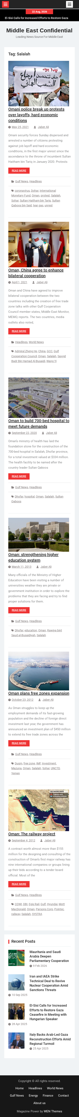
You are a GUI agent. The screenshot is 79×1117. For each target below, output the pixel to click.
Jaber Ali (43, 127)
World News (36, 342)
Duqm (18, 763)
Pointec (59, 909)
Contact (63, 1095)
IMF (38, 763)
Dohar (34, 190)
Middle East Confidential (39, 30)
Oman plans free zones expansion (38, 693)
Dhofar (19, 496)
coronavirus (22, 190)
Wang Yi (51, 361)
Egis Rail (34, 904)
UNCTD (55, 768)
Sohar (15, 200)
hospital (30, 496)
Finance (48, 1095)
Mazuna (16, 768)
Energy (33, 1095)
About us (39, 1103)
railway (15, 914)
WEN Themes (53, 1111)
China (42, 351)
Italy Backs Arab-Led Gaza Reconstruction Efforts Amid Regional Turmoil (50, 1039)
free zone (29, 763)
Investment (49, 763)
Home (19, 1088)
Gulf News (21, 181)
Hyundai (52, 904)
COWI (18, 904)
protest (45, 195)
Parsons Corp (44, 909)
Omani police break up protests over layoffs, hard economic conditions (36, 115)
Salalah (55, 195)
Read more (19, 170)
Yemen (15, 773)
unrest (49, 205)
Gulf (43, 904)
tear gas (38, 205)
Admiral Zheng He (26, 351)
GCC (49, 351)
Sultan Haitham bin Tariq (35, 200)
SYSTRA (37, 914)
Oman (36, 195)
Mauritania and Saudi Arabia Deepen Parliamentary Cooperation (49, 956)
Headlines (35, 181)
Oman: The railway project (31, 834)
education (31, 630)
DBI (25, 904)
